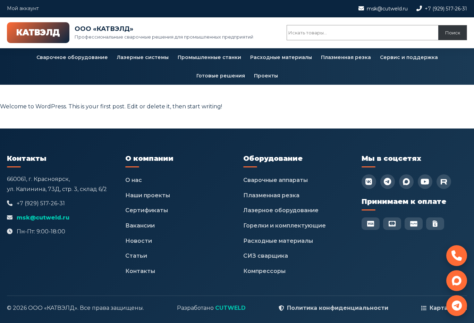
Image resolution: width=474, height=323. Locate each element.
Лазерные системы (143, 57)
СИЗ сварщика (265, 255)
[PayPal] (414, 223)
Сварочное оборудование (72, 57)
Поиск (452, 32)
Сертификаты (146, 210)
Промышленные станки (209, 57)
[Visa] (371, 223)
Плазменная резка (346, 57)
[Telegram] (387, 181)
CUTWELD (230, 308)
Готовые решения (220, 76)
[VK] (369, 181)
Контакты (140, 271)
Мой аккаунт (23, 8)
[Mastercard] (392, 223)
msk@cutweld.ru (387, 9)
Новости (138, 241)
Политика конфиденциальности (337, 308)
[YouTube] (425, 181)
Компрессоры (264, 271)
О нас (133, 180)
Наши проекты (147, 195)
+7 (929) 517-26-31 (446, 9)
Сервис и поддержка (409, 57)
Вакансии (140, 225)
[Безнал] (435, 223)
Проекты (266, 76)
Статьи (136, 255)
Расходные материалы (281, 57)
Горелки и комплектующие (284, 225)
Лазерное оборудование (281, 210)
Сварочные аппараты (275, 180)
